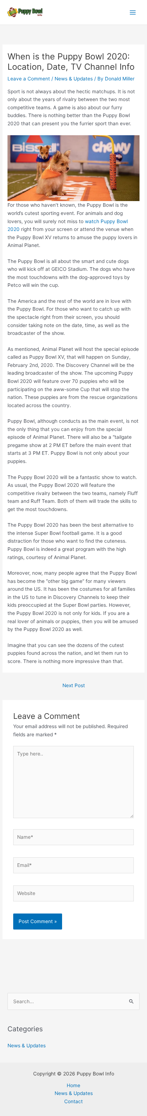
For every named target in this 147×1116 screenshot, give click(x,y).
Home (73, 1085)
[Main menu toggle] (133, 12)
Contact (73, 1101)
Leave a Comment (28, 78)
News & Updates (74, 78)
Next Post (73, 685)
